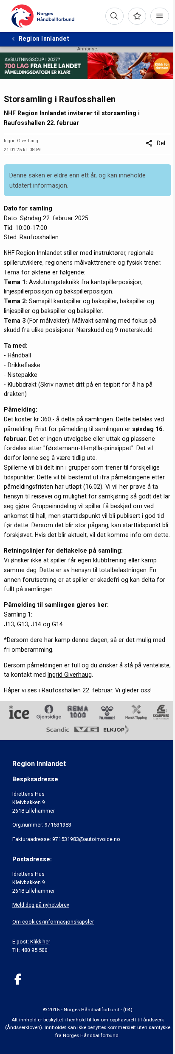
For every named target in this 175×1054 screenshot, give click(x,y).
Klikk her (40, 941)
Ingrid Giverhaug (70, 674)
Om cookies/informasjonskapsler (53, 921)
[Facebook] (18, 979)
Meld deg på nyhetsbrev (40, 905)
